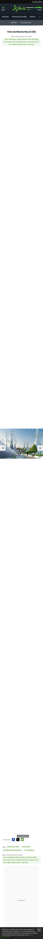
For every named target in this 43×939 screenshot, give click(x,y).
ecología (26, 847)
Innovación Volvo (25, 22)
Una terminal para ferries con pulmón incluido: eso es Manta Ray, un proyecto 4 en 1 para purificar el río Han (21, 41)
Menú (3, 10)
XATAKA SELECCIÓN (19, 16)
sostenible (29, 850)
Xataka (21, 8)
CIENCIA (33, 16)
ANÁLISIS (5, 16)
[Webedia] (37, 1)
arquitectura (13, 847)
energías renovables (12, 850)
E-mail (22, 839)
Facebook (13, 839)
